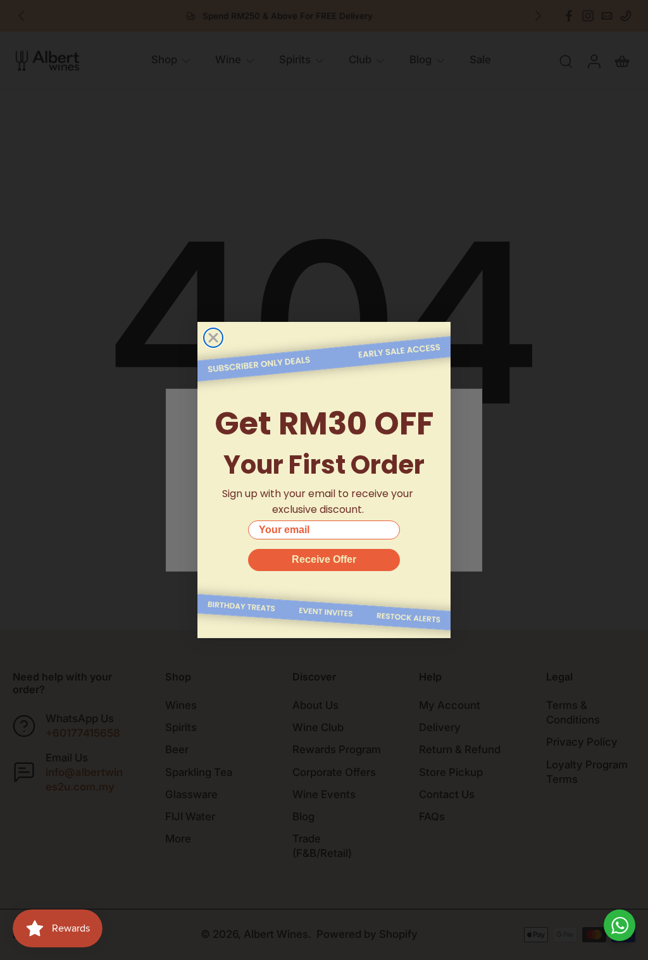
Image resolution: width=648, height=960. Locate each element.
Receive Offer (324, 559)
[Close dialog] (213, 337)
